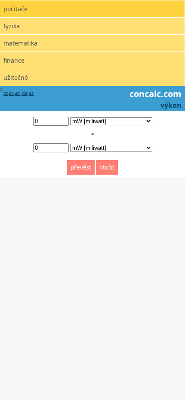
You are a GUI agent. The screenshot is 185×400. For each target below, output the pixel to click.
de (25, 93)
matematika (20, 43)
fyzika (11, 26)
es (31, 93)
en (18, 93)
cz (5, 93)
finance (14, 60)
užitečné (15, 77)
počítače (15, 9)
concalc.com (156, 94)
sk (11, 93)
